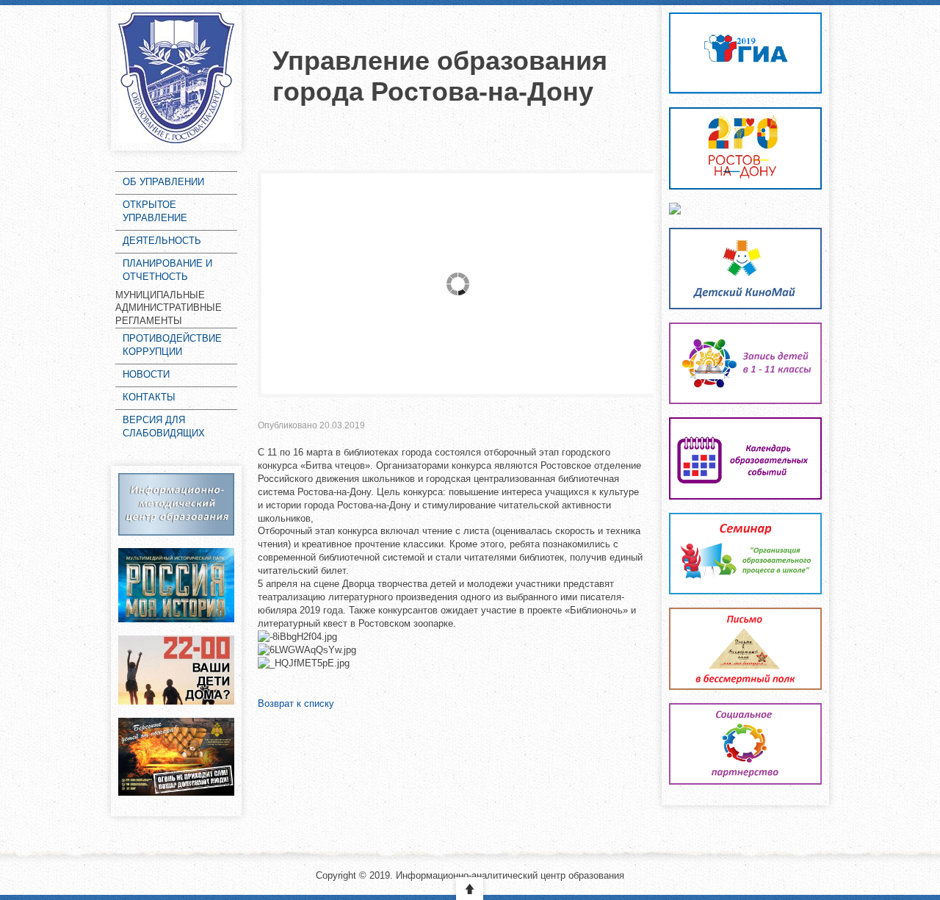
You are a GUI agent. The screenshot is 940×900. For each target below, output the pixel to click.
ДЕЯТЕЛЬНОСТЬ (162, 240)
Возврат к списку (296, 703)
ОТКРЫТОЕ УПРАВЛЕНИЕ (155, 211)
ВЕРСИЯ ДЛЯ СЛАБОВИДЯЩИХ (164, 426)
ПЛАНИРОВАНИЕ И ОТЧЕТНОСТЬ (167, 270)
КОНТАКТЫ (149, 397)
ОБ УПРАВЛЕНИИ (163, 181)
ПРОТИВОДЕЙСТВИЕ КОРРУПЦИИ (172, 345)
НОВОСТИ (146, 374)
